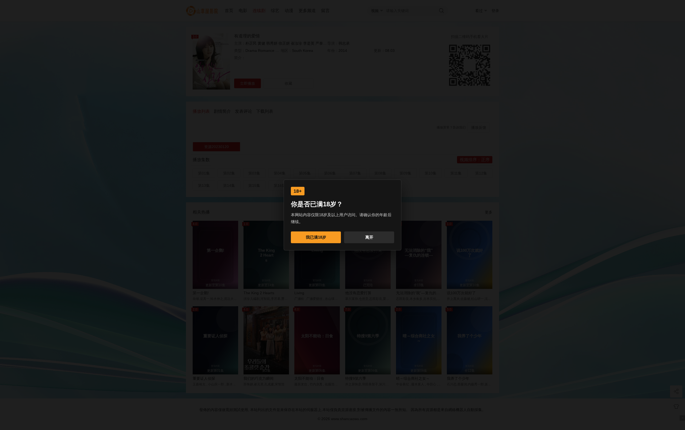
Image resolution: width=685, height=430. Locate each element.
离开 (369, 237)
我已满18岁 (316, 237)
